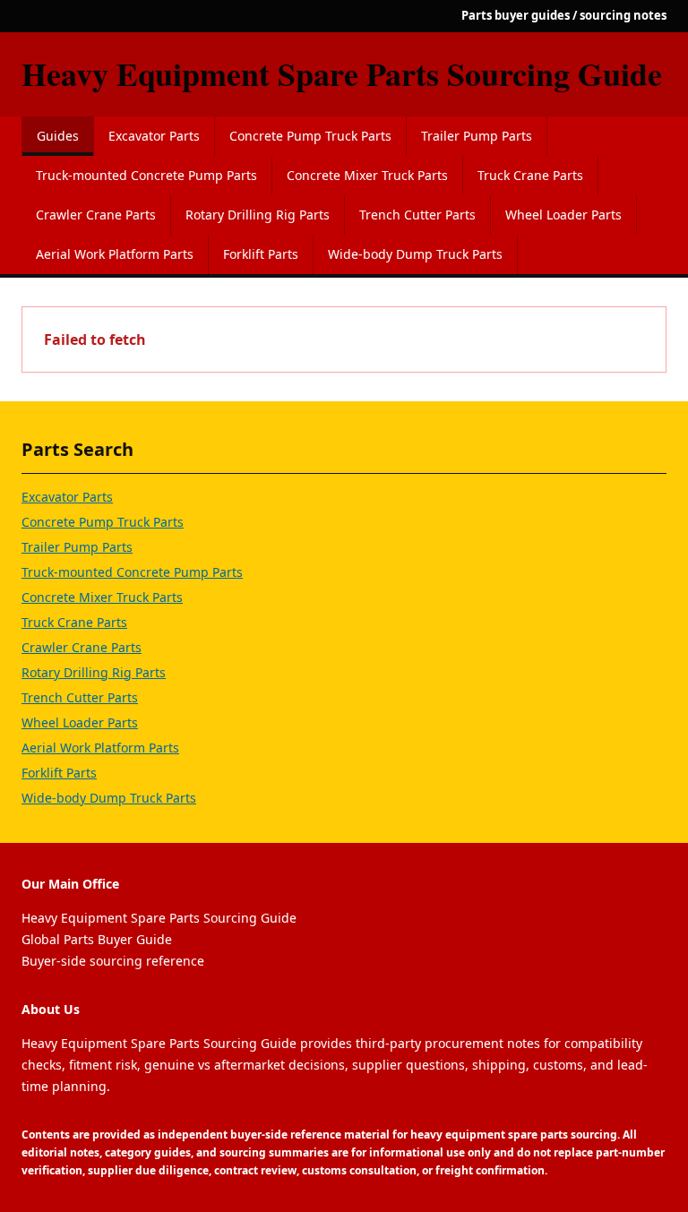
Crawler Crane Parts (96, 214)
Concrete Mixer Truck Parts (367, 175)
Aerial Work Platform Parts (115, 253)
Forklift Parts (260, 253)
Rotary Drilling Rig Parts (257, 214)
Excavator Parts (154, 135)
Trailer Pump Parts (476, 135)
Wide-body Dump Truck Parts (415, 253)
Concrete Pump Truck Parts (310, 135)
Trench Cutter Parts (417, 214)
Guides (58, 135)
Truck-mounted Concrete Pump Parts (146, 175)
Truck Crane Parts (530, 175)
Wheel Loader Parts (563, 214)
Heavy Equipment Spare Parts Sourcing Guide (342, 73)
